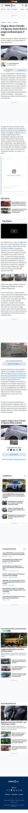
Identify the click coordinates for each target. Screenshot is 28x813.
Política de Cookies (19, 800)
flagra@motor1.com (19, 459)
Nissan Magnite (19, 256)
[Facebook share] (8, 450)
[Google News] (14, 790)
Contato (21, 794)
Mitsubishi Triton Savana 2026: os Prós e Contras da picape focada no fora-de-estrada (13, 582)
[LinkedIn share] (14, 450)
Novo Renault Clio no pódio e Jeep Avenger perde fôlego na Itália (12, 560)
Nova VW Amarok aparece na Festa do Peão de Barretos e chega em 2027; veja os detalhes (13, 590)
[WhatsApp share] (17, 450)
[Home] (10, 5)
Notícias (3, 9)
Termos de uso (14, 802)
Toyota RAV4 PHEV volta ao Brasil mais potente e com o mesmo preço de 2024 (13, 553)
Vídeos (22, 9)
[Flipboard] (11, 790)
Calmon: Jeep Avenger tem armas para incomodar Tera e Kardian (13, 574)
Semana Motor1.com (14, 570)
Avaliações (11, 585)
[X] (9, 790)
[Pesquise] (23, 5)
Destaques (14, 9)
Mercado (10, 562)
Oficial (10, 556)
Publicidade (14, 794)
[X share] (11, 450)
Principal (3, 22)
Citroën (9, 22)
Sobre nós (7, 794)
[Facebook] (7, 790)
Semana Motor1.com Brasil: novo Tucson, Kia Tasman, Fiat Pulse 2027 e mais (13, 567)
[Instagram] (16, 790)
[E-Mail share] (20, 450)
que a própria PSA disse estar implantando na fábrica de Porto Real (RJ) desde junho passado (13, 375)
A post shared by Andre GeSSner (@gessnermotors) (14, 191)
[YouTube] (19, 790)
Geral (8, 599)
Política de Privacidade (9, 800)
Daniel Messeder (14, 63)
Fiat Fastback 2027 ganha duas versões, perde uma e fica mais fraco (13, 597)
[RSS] (21, 790)
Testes (8, 9)
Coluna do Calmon (13, 577)
